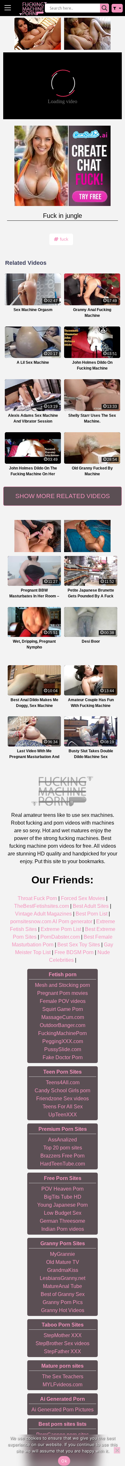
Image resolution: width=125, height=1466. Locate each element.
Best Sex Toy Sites (78, 944)
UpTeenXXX (62, 1114)
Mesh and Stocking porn (62, 985)
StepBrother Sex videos (62, 1343)
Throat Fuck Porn (37, 898)
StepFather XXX (62, 1351)
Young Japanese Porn (62, 1205)
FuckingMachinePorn (62, 1033)
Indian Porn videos (62, 1229)
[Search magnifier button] (104, 8)
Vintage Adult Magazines (43, 913)
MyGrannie (62, 1254)
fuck (64, 239)
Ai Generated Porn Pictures (62, 1409)
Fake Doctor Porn (63, 1057)
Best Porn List (91, 913)
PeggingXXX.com (62, 1041)
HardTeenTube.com (62, 1164)
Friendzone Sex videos (62, 1098)
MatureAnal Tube (62, 1286)
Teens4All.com (62, 1082)
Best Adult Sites (91, 906)
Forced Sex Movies (83, 898)
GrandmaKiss (62, 1270)
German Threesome (62, 1221)
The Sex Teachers (62, 1376)
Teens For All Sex (63, 1106)
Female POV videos (63, 1001)
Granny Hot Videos (62, 1310)
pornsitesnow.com (30, 921)
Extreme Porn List (61, 929)
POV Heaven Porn (62, 1189)
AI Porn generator (72, 921)
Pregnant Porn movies (62, 993)
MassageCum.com (62, 1017)
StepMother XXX (63, 1335)
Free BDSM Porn (74, 952)
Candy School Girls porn (62, 1090)
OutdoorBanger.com (62, 1025)
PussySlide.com (62, 1049)
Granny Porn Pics (63, 1302)
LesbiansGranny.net (62, 1278)
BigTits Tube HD (62, 1197)
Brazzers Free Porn (62, 1155)
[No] (117, 1450)
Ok (64, 1460)
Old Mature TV (62, 1262)
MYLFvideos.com (62, 1384)
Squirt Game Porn (62, 1009)
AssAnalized (62, 1139)
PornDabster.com (60, 937)
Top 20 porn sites (62, 1147)
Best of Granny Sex (63, 1294)
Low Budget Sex (62, 1213)
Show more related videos (62, 496)
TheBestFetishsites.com (41, 906)
